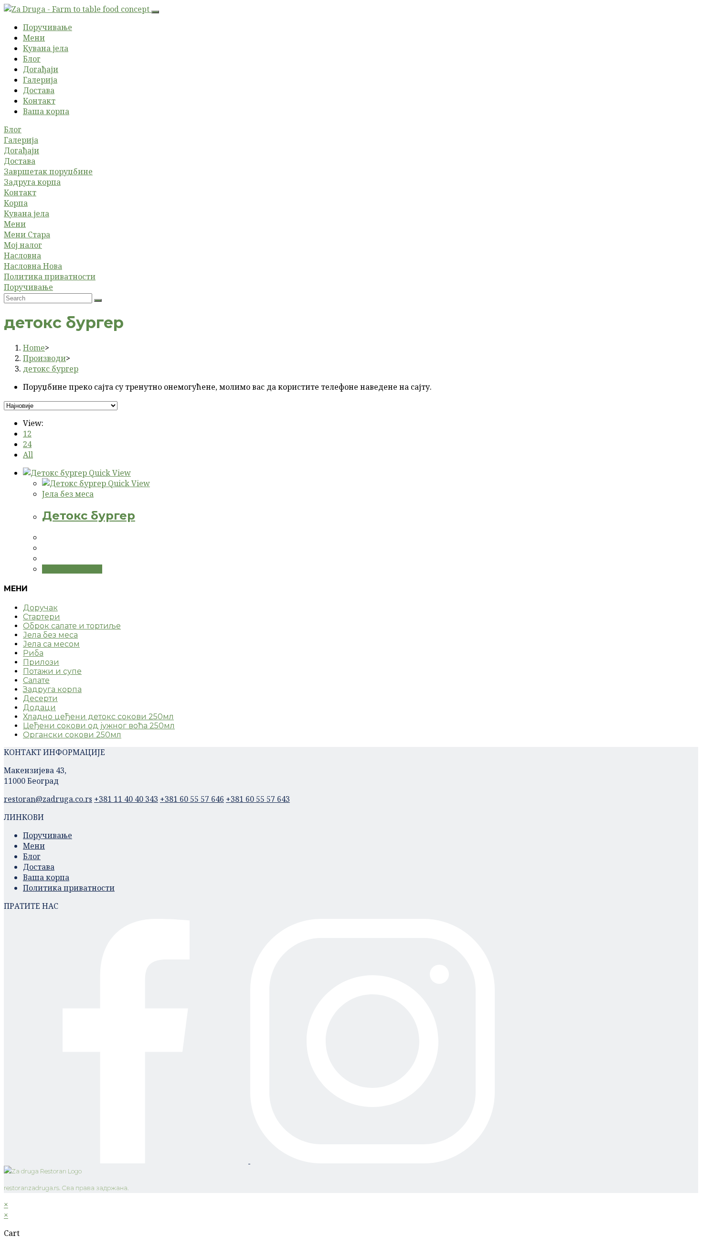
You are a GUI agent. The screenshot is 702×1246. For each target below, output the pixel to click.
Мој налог (23, 245)
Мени (34, 37)
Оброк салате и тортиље (72, 625)
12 (27, 433)
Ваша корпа (46, 111)
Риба (33, 653)
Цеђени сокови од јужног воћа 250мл (99, 725)
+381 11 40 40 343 (126, 799)
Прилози (41, 662)
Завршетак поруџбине (48, 171)
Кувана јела (45, 48)
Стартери (41, 616)
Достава (38, 90)
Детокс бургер (88, 515)
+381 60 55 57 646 (192, 799)
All (28, 454)
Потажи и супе (52, 671)
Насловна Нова (33, 266)
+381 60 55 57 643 (258, 799)
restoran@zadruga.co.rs (48, 799)
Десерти (40, 698)
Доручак (40, 607)
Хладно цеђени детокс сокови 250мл (98, 716)
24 (27, 444)
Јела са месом (51, 644)
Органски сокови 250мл (72, 734)
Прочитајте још (72, 569)
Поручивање (47, 27)
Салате (36, 680)
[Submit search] (98, 300)
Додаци (39, 707)
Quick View (109, 473)
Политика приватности (50, 276)
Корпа (16, 203)
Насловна (22, 255)
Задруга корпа (32, 182)
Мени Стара (27, 234)
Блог (32, 58)
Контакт (39, 101)
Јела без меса (68, 494)
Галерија (40, 80)
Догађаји (40, 69)
